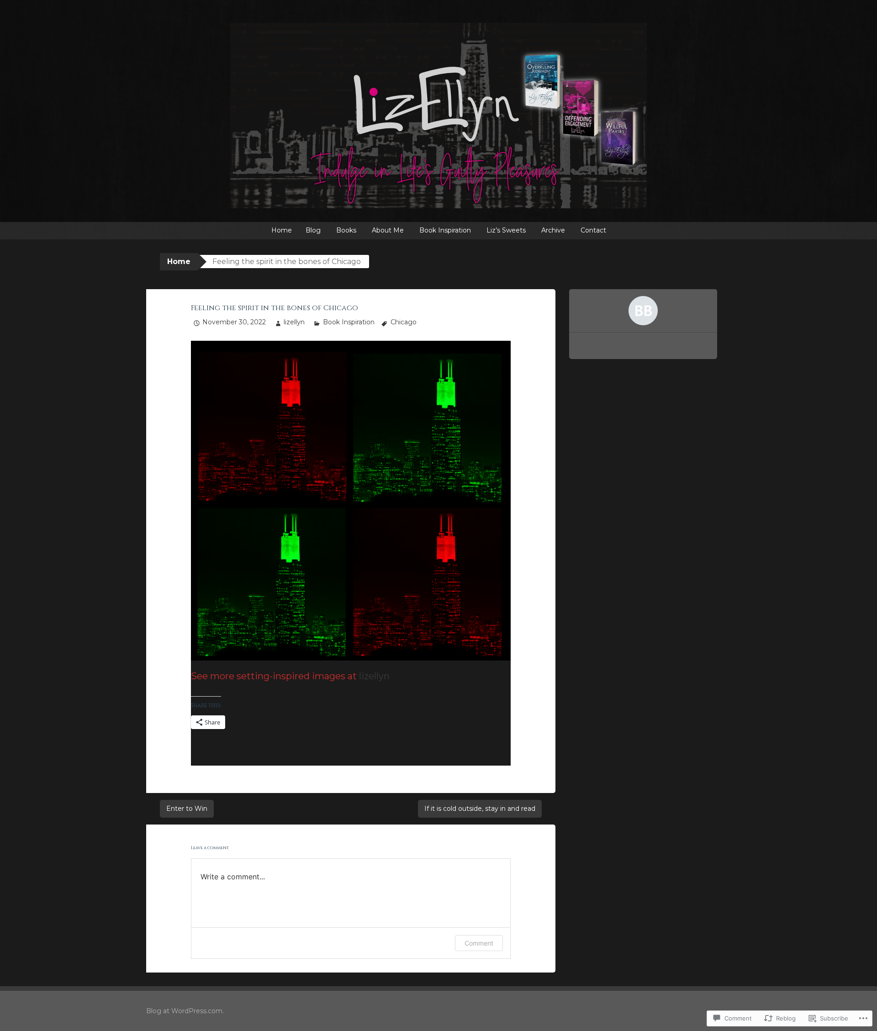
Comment (479, 943)
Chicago (404, 322)
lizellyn (294, 322)
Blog (313, 230)
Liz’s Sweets (506, 230)
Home (281, 230)
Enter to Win (186, 808)
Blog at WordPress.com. (185, 1011)
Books (346, 230)
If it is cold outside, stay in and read (479, 808)
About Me (388, 230)
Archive (553, 230)
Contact (593, 230)
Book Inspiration (445, 230)
